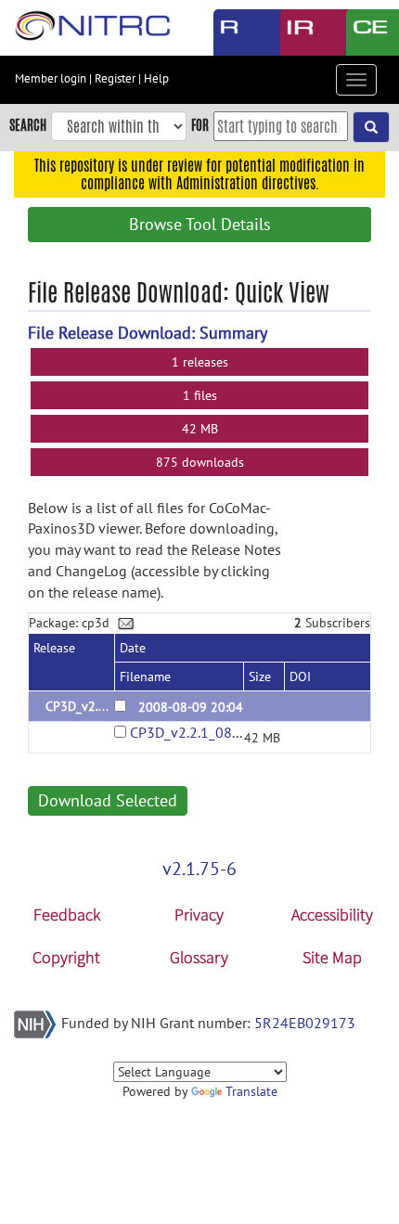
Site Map (332, 957)
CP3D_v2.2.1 (80, 706)
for (200, 125)
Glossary (199, 957)
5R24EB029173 (304, 1022)
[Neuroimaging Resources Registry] (232, 32)
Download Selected (107, 800)
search (27, 125)
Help (156, 78)
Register (115, 78)
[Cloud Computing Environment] (365, 32)
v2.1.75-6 (199, 869)
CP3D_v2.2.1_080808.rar (207, 732)
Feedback (66, 914)
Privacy (199, 914)
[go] (371, 127)
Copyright (66, 957)
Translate (251, 1091)
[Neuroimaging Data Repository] (299, 32)
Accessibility (332, 914)
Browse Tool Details (200, 224)
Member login (50, 78)
